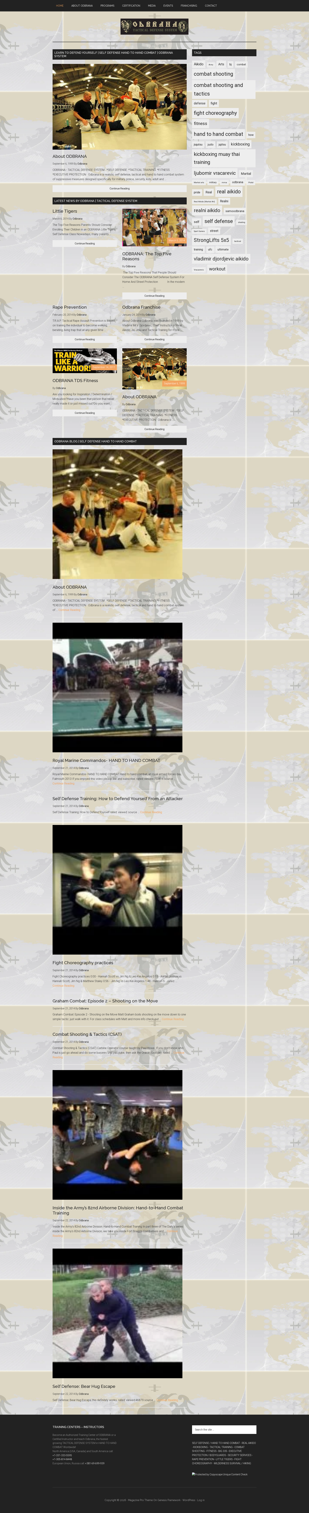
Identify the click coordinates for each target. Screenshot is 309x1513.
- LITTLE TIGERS (224, 1459)
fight (214, 103)
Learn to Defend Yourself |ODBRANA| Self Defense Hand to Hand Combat (154, 27)
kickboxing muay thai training (217, 158)
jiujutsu (198, 144)
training (198, 249)
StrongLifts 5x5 (211, 240)
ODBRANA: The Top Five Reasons (146, 256)
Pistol (250, 182)
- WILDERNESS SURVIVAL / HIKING (232, 1463)
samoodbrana (234, 211)
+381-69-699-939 (94, 1463)
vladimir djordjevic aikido (221, 259)
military (213, 182)
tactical (237, 241)
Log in (201, 1500)
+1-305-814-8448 (62, 1459)
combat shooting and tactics (218, 89)
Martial (246, 173)
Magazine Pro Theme (140, 1500)
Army (211, 65)
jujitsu (222, 144)
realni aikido (207, 210)
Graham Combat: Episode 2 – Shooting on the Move (105, 1000)
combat (241, 64)
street (214, 231)
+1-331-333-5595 (62, 1455)
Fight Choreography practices (83, 962)
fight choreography (215, 113)
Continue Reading (120, 188)
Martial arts (199, 182)
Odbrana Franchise (141, 307)
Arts (221, 64)
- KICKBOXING (200, 1447)
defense (199, 103)
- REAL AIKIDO (248, 1443)
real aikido (229, 192)
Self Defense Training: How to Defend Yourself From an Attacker (118, 798)
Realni (224, 201)
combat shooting (213, 74)
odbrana (237, 182)
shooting (241, 222)
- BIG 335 (222, 1451)
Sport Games (199, 231)
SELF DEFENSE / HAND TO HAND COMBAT (216, 1443)
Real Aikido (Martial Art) (204, 201)
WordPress (188, 1500)
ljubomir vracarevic (215, 173)
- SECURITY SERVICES (239, 1455)
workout (217, 269)
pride (197, 192)
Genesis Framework (169, 1500)
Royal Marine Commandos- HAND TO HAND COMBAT (106, 760)
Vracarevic (199, 270)
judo (211, 144)
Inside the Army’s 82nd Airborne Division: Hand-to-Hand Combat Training (118, 1210)
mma (224, 182)
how (251, 135)
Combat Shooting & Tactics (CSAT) (87, 1034)
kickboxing (240, 144)
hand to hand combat (218, 134)
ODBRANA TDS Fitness (75, 380)
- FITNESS (211, 1451)
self (196, 222)
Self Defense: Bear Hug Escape (84, 1386)
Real (208, 192)
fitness (200, 123)
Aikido (198, 64)
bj (230, 64)
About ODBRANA (70, 156)
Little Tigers (65, 211)
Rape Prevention (70, 307)
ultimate (223, 249)
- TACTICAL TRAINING (220, 1447)
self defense (219, 221)
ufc (210, 249)
